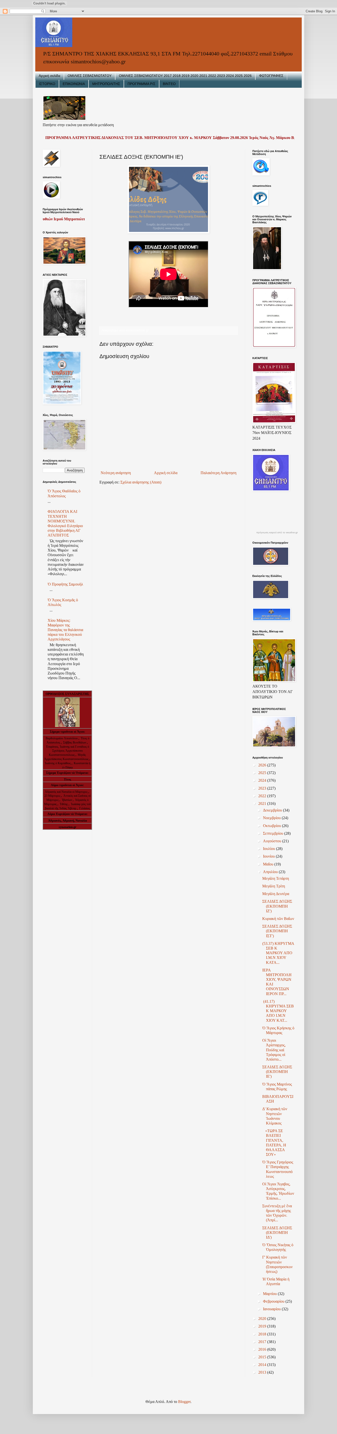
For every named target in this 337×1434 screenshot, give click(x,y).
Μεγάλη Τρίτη (273, 886)
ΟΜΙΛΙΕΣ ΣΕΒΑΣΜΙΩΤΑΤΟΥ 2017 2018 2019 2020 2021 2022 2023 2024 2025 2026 (185, 76)
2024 (262, 780)
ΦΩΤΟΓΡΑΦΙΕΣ (271, 76)
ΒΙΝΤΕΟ (169, 84)
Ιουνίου (269, 856)
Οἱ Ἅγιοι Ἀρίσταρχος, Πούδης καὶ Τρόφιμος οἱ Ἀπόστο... (274, 1049)
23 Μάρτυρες (52, 795)
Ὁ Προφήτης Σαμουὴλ (65, 584)
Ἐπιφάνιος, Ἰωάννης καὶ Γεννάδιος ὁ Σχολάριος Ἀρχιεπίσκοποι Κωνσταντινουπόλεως (67, 751)
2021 (262, 803)
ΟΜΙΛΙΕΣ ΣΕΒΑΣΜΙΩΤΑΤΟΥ (90, 76)
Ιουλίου (269, 849)
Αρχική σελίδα (49, 76)
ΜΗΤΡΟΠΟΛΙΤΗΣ (106, 84)
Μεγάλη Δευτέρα (275, 894)
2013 (262, 1372)
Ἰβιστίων (67, 800)
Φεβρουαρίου (274, 1301)
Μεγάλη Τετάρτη (275, 878)
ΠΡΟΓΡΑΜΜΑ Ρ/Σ (141, 84)
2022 (262, 796)
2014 (262, 1365)
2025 (262, 773)
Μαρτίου (270, 1294)
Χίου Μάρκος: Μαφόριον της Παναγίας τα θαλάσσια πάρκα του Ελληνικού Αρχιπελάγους (65, 629)
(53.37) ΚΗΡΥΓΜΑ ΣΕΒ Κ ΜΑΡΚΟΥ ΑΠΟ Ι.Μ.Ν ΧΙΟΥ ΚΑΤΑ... (278, 953)
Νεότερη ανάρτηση (116, 473)
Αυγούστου (272, 841)
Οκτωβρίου (272, 826)
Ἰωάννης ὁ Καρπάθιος (58, 763)
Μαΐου (268, 864)
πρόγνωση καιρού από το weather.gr (277, 532)
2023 (262, 788)
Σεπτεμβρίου (273, 833)
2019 (262, 1326)
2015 (262, 1357)
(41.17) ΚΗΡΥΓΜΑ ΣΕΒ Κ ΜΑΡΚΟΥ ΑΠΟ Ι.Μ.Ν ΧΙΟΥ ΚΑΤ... (278, 1010)
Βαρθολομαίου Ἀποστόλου (62, 738)
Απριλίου (271, 872)
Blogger (184, 1401)
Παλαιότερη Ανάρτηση (218, 473)
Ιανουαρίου (272, 1309)
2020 (262, 1318)
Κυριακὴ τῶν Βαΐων (278, 918)
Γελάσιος (84, 808)
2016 (262, 1349)
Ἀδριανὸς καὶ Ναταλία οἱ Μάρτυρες (66, 792)
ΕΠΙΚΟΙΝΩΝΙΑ (74, 84)
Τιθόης (64, 804)
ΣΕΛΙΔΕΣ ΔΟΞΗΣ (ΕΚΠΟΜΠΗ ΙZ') (277, 906)
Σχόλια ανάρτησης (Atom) (140, 482)
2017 (262, 1342)
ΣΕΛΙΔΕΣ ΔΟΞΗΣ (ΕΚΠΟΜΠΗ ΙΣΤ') (277, 931)
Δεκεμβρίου (273, 810)
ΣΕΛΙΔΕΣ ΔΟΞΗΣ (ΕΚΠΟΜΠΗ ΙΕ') (277, 1071)
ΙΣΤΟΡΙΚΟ (47, 84)
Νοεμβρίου (272, 818)
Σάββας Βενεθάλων (74, 742)
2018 (262, 1334)
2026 (262, 765)
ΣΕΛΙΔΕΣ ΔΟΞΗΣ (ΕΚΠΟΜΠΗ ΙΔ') (277, 1232)
